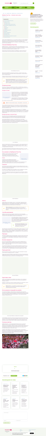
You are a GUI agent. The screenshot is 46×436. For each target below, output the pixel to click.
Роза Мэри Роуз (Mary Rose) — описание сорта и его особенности (24, 386)
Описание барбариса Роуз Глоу (8, 20)
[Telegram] (25, 375)
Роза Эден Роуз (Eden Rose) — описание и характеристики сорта (14, 387)
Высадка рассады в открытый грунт (10, 24)
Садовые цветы (20, 7)
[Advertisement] (15, 357)
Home (3, 13)
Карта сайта (21, 430)
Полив (6, 26)
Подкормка (6, 27)
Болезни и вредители (7, 32)
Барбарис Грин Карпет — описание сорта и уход (24, 159)
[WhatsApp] (26, 375)
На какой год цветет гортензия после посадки (39, 40)
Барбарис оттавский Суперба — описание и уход (6, 97)
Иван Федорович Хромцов (15, 370)
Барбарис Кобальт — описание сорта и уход (6, 222)
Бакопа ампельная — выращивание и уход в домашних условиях (36, 16)
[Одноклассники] (24, 375)
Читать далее (33, 23)
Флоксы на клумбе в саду (38, 60)
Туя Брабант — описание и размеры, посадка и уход (39, 30)
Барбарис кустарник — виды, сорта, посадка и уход (6, 400)
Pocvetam (8, 3)
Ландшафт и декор (9, 13)
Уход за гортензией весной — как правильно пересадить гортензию (38, 35)
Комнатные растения (7, 7)
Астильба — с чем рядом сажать (38, 71)
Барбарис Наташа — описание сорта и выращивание (24, 400)
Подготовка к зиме (7, 34)
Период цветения (6, 33)
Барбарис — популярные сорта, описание (15, 400)
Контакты (30, 430)
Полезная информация (29, 7)
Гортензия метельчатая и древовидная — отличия (39, 56)
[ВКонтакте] (23, 375)
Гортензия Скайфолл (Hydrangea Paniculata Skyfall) (38, 51)
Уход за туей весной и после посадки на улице (38, 45)
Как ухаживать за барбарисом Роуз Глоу (10, 25)
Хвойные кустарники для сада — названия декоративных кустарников (38, 65)
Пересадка (5, 31)
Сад (15, 7)
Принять (32, 433)
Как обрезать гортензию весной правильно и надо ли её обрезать (39, 76)
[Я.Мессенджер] (22, 375)
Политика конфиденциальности (32, 429)
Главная (21, 429)
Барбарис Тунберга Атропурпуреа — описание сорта (6, 386)
